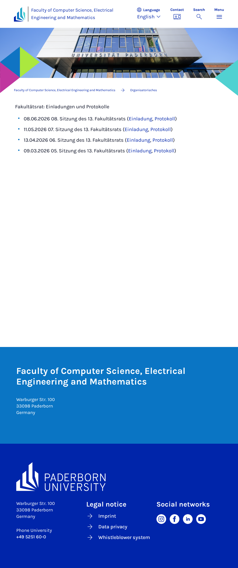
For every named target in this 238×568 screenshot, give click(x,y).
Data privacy (112, 527)
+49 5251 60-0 (31, 536)
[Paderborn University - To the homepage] (19, 14)
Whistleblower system (124, 537)
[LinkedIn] (188, 519)
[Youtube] (201, 519)
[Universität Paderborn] (119, 476)
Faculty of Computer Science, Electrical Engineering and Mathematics (72, 13)
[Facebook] (174, 519)
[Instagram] (161, 519)
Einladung (140, 119)
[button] (151, 14)
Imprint (107, 516)
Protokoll (165, 119)
